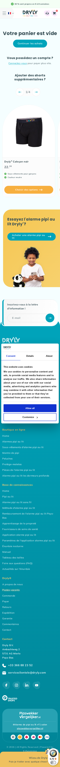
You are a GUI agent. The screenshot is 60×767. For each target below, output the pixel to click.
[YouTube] (36, 688)
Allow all (30, 408)
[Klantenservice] (47, 13)
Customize (28, 417)
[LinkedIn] (26, 688)
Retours (6, 607)
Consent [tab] (10, 356)
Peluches (7, 458)
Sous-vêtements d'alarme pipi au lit (23, 447)
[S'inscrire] (50, 318)
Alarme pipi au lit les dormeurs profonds (25, 475)
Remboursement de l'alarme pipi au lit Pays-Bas (28, 515)
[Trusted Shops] (9, 700)
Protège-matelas (12, 464)
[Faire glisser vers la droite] (36, 92)
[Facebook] (6, 688)
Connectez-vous (17, 63)
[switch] (53, 762)
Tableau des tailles (13, 557)
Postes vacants (11, 590)
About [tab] (49, 356)
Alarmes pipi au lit (13, 441)
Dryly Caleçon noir (16, 161)
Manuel (6, 551)
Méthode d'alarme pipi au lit (18, 507)
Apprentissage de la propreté (19, 523)
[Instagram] (16, 688)
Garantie (7, 618)
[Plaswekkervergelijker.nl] (30, 715)
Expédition (8, 612)
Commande (8, 595)
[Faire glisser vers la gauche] (20, 92)
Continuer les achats (30, 43)
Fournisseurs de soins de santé (20, 529)
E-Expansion (30, 751)
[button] (11, 13)
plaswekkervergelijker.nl (30, 728)
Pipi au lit (8, 496)
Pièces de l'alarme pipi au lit (18, 470)
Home (5, 435)
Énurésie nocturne (12, 546)
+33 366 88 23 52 (20, 665)
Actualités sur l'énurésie (16, 568)
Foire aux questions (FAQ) (17, 563)
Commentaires (10, 624)
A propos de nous (12, 584)
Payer (5, 601)
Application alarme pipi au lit (19, 534)
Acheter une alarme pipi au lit (28, 236)
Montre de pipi (10, 452)
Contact (6, 629)
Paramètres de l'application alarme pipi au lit (28, 540)
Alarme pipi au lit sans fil (16, 502)
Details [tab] (30, 356)
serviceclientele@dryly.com (26, 672)
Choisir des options (26, 189)
